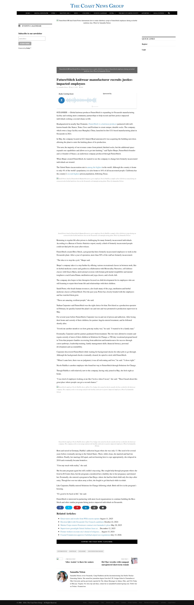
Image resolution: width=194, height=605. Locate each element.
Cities (53, 13)
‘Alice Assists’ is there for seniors (79, 561)
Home (28, 13)
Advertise (145, 13)
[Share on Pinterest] (77, 507)
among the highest (94, 167)
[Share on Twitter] (68, 507)
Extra (112, 13)
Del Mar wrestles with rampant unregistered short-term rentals (115, 563)
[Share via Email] (102, 507)
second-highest (73, 173)
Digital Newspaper (41, 13)
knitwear (72, 551)
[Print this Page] (94, 507)
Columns (86, 13)
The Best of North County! (129, 13)
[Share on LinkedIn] (85, 507)
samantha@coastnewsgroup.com (119, 584)
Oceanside (82, 551)
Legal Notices (158, 13)
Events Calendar (100, 13)
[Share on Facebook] (60, 507)
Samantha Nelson (63, 87)
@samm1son (82, 586)
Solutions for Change (95, 551)
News (76, 13)
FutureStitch (62, 551)
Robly (28, 48)
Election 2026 (64, 13)
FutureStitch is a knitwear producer (103, 124)
